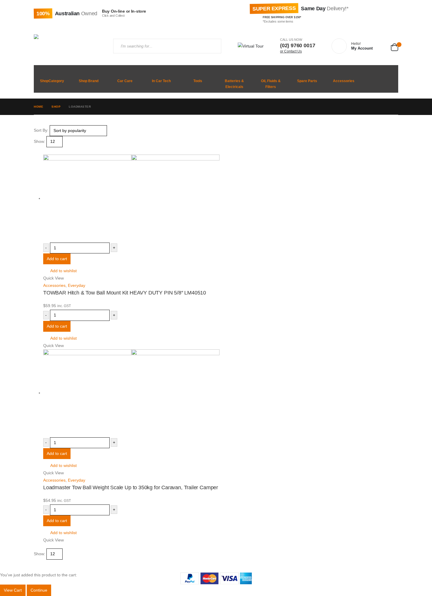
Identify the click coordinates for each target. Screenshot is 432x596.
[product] (220, 199)
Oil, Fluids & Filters (271, 84)
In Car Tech (161, 81)
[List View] (41, 150)
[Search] (211, 46)
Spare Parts (307, 81)
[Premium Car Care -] (69, 46)
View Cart (13, 590)
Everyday (76, 285)
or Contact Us (291, 51)
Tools (197, 81)
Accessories (343, 81)
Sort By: (41, 130)
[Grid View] (36, 150)
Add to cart (57, 258)
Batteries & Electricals (234, 84)
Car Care (125, 81)
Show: (39, 141)
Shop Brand (88, 81)
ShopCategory (52, 81)
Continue (39, 590)
